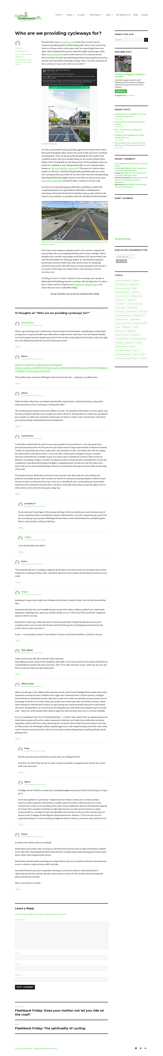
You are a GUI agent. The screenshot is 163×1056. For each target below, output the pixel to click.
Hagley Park (127, 327)
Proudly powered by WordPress (45, 1049)
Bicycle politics (20, 54)
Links (108, 15)
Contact (144, 15)
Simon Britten (27, 323)
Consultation (120, 304)
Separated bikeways (123, 354)
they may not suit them (52, 181)
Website (18, 975)
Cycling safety (135, 319)
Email (18, 964)
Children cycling (136, 296)
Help (136, 15)
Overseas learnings (139, 339)
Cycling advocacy (138, 315)
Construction (131, 300)
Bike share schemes (123, 288)
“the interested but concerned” (64, 168)
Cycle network (131, 311)
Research (135, 350)
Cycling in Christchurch (23, 1049)
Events (118, 327)
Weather (143, 358)
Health (136, 327)
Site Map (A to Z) (123, 15)
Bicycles (136, 280)
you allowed (54, 54)
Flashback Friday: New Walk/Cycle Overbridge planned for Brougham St (131, 180)
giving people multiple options (86, 284)
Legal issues (27, 62)
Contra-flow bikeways (134, 304)
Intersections (120, 331)
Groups (81, 15)
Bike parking (134, 284)
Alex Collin (119, 164)
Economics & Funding (123, 323)
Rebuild (132, 346)
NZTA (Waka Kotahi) (123, 339)
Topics (69, 15)
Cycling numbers (122, 319)
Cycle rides (143, 311)
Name (18, 953)
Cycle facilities (20, 60)
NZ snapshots (134, 335)
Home (58, 15)
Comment (20, 920)
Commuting (120, 300)
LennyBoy (18, 48)
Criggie (27, 537)
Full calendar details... (123, 239)
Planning (138, 342)
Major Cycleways (122, 335)
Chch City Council (122, 296)
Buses (134, 288)
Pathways (119, 342)
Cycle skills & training (123, 315)
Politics (17, 64)
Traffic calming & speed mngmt (127, 358)
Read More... (121, 91)
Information (95, 15)
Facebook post (66, 42)
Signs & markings (139, 354)
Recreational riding (122, 350)
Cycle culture (120, 308)
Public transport (121, 346)
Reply (18, 347)
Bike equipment (121, 284)
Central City (135, 292)
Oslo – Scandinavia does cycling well (128, 130)
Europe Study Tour (140, 323)
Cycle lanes (120, 311)
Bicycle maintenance (123, 280)
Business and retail (122, 292)
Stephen (118, 168)
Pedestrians (129, 342)
